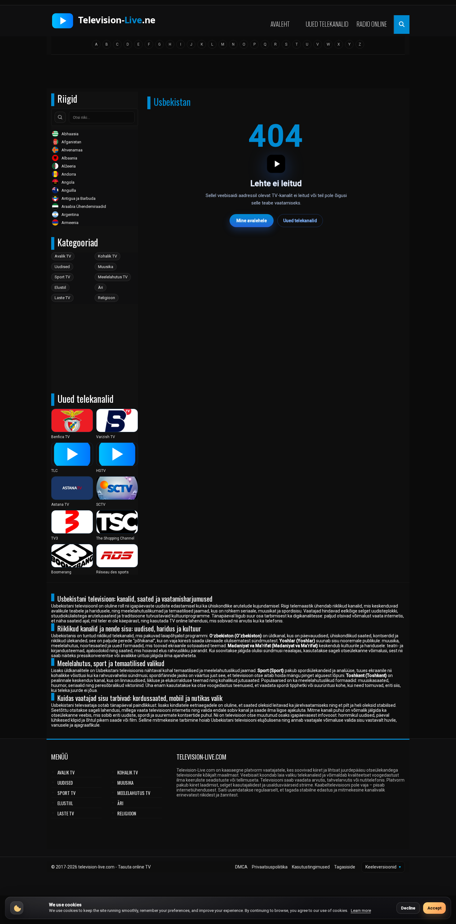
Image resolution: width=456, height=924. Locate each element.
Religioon (106, 297)
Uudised (62, 266)
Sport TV (62, 277)
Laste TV (62, 297)
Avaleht (280, 24)
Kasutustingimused (311, 866)
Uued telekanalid (327, 24)
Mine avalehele (251, 220)
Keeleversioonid (383, 866)
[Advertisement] (228, 73)
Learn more (361, 910)
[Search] (60, 117)
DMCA (241, 866)
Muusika (105, 266)
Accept (434, 908)
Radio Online (371, 24)
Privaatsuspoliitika (270, 866)
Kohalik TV (107, 256)
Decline (408, 908)
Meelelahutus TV (112, 277)
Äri (100, 287)
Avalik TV (63, 256)
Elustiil (60, 287)
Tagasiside (344, 866)
